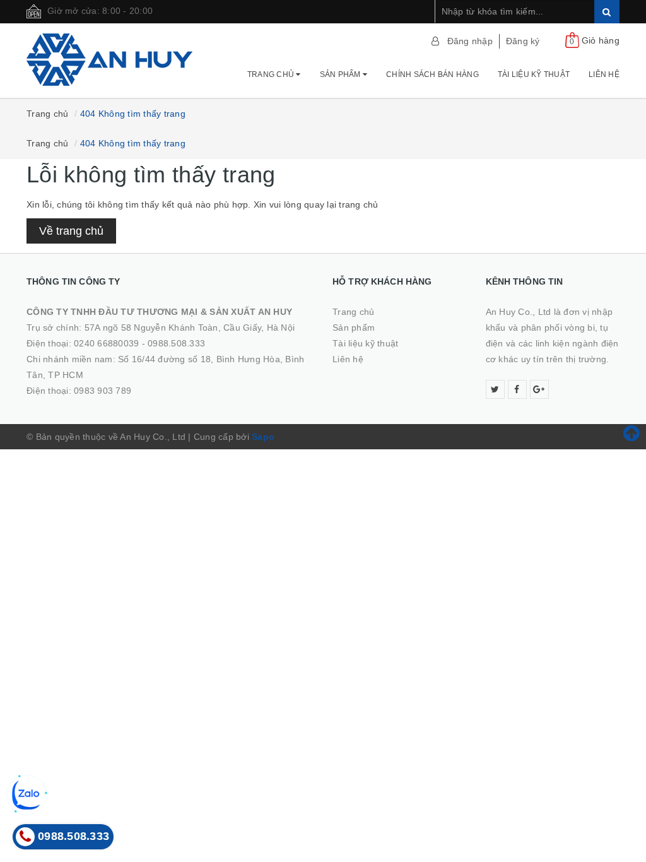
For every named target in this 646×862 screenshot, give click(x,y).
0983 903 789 (102, 391)
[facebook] (517, 389)
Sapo (263, 437)
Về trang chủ (71, 231)
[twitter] (495, 389)
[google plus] (539, 389)
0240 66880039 (106, 343)
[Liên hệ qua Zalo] (27, 794)
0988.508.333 (176, 343)
